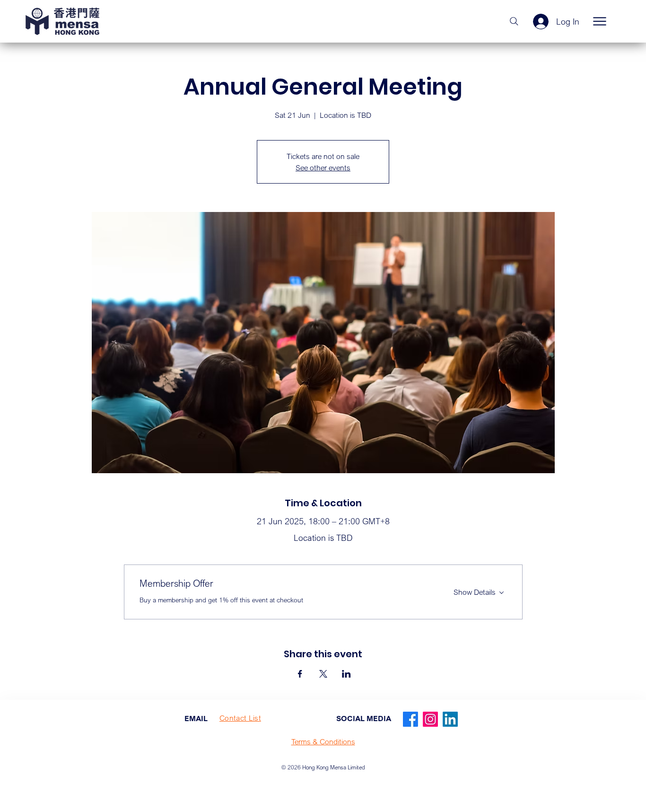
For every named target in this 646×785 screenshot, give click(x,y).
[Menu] (599, 21)
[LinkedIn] (450, 719)
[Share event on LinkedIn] (346, 674)
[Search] (514, 21)
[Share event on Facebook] (300, 674)
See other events (323, 167)
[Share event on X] (323, 674)
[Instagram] (430, 719)
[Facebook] (410, 719)
